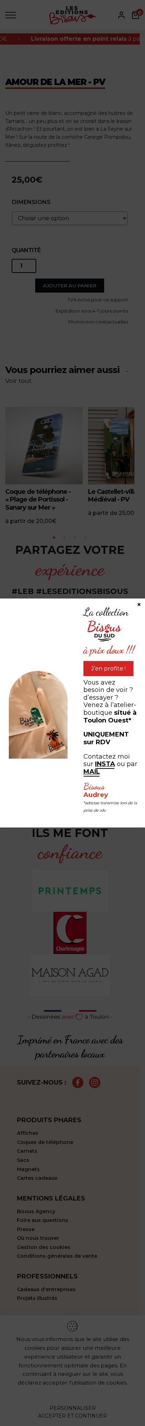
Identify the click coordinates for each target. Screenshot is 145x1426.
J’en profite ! (108, 668)
